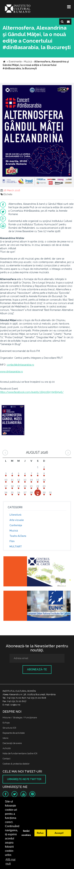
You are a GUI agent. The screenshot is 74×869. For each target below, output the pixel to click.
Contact (6, 758)
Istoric (6, 738)
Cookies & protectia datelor (16, 763)
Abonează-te (37, 669)
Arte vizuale (16, 520)
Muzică (13, 530)
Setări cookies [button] (26, 832)
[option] (13, 420)
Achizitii (7, 748)
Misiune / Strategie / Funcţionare (20, 717)
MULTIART (15, 546)
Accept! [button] (59, 833)
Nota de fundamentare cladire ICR (20, 753)
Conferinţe (15, 525)
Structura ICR (9, 728)
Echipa (6, 722)
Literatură (15, 514)
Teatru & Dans (17, 536)
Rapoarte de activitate (14, 733)
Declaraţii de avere (12, 743)
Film (11, 541)
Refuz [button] (40, 833)
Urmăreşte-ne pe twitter (24, 779)
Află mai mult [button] (10, 861)
